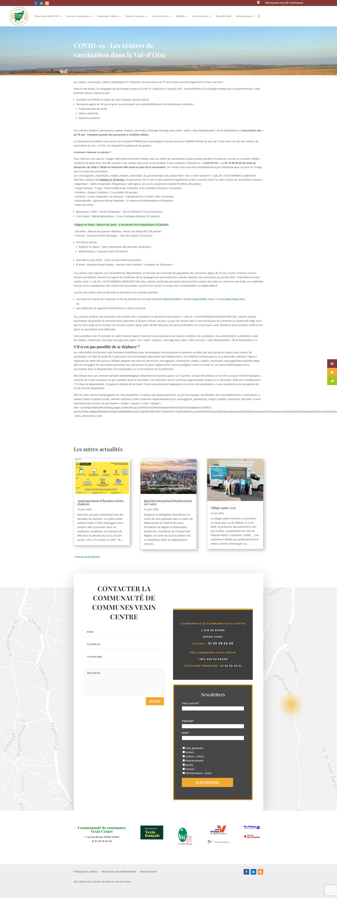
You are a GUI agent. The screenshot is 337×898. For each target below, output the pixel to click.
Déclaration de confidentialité (118, 871)
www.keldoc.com (203, 299)
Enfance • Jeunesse (134, 16)
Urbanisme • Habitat (107, 16)
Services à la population (78, 16)
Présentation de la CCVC (46, 16)
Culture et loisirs (160, 16)
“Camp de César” (224, 16)
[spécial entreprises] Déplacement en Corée (168, 502)
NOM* (185, 732)
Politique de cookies (85, 871)
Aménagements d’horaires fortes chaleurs (100, 502)
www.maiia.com (234, 299)
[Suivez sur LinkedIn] (41, 3)
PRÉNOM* (188, 721)
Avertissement (148, 871)
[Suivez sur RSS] (47, 3)
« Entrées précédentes (87, 556)
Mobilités (180, 16)
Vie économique (244, 16)
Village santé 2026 (223, 508)
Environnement (200, 16)
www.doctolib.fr (172, 299)
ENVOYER (154, 701)
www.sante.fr (209, 285)
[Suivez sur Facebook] (36, 3)
